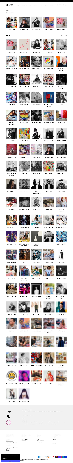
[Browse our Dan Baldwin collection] (61, 22)
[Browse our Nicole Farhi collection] (48, 254)
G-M (63, 35)
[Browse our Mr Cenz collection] (11, 323)
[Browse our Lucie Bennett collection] (24, 44)
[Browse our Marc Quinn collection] (36, 149)
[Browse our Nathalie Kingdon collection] (48, 288)
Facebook (54, 439)
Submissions (24, 440)
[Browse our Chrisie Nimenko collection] (36, 323)
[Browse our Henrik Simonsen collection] (61, 149)
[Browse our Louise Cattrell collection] (36, 61)
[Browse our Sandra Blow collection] (61, 44)
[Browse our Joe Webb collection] (11, 202)
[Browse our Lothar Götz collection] (36, 97)
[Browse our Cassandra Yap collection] (24, 393)
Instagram (54, 436)
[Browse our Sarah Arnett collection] (11, 220)
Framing (38, 436)
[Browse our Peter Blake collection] (11, 22)
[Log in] (63, 5)
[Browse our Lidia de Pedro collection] (11, 79)
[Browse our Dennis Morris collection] (48, 306)
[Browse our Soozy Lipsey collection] (24, 306)
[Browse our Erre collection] (24, 254)
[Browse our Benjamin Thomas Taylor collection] (24, 375)
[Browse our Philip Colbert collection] (48, 61)
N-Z (66, 35)
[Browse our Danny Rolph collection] (61, 166)
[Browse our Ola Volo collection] (48, 375)
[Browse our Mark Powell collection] (11, 341)
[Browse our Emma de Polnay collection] (24, 79)
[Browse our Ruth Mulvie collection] (48, 22)
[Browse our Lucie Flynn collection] (11, 97)
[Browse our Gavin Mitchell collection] (36, 306)
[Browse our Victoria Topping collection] (36, 375)
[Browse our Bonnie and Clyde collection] (11, 61)
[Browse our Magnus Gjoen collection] (61, 271)
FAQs (38, 439)
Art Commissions (25, 439)
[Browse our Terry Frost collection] (24, 97)
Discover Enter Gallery (25, 438)
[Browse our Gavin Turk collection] (61, 184)
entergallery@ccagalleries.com (11, 442)
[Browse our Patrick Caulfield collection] (36, 236)
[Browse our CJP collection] (48, 236)
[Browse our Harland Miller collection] (11, 149)
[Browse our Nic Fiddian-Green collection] (61, 79)
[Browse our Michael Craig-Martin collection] (61, 61)
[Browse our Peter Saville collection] (11, 184)
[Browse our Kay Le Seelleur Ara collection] (61, 288)
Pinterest (54, 443)
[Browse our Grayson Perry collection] (24, 149)
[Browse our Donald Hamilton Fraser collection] (48, 97)
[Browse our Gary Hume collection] (61, 115)
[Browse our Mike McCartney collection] (48, 133)
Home (7, 10)
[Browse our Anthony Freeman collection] (24, 271)
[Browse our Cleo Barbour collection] (36, 220)
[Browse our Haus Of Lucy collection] (24, 288)
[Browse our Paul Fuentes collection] (36, 271)
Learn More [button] (5, 458)
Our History (24, 436)
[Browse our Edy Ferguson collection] (48, 79)
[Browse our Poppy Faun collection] (61, 254)
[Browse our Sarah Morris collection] (61, 306)
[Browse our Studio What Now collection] (11, 375)
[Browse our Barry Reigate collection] (48, 166)
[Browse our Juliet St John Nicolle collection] (11, 166)
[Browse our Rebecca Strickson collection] (61, 357)
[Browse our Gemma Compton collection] (61, 236)
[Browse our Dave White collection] (11, 393)
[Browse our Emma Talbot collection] (24, 184)
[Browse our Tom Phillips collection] (36, 166)
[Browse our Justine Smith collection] (24, 357)
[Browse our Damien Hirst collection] (24, 115)
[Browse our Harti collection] (61, 97)
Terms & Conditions (40, 440)
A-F (61, 35)
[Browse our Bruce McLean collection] (36, 22)
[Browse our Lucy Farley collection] (36, 79)
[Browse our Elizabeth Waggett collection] (61, 375)
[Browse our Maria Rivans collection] (36, 341)
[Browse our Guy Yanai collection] (36, 202)
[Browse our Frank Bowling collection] (24, 61)
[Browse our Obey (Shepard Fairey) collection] (48, 323)
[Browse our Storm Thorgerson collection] (36, 184)
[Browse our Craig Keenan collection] (36, 288)
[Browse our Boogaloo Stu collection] (11, 236)
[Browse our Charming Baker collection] (24, 220)
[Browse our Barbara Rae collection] (24, 22)
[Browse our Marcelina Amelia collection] (61, 202)
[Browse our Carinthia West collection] (24, 202)
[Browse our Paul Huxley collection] (11, 133)
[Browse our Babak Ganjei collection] (48, 271)
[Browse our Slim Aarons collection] (48, 202)
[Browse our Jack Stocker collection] (48, 357)
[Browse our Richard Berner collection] (48, 220)
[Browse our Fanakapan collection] (36, 254)
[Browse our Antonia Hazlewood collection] (11, 115)
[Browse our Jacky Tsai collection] (48, 184)
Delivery (38, 438)
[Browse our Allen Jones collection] (24, 133)
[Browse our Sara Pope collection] (61, 323)
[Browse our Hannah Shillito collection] (11, 357)
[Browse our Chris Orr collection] (24, 166)
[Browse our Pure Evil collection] (24, 341)
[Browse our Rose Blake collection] (36, 44)
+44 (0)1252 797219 (9, 440)
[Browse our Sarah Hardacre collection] (11, 288)
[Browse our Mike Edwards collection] (11, 254)
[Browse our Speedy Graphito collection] (36, 357)
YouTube (54, 441)
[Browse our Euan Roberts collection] (61, 341)
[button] (60, 4)
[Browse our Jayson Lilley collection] (11, 306)
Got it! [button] (10, 461)
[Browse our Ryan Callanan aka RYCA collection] (24, 236)
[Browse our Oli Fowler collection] (11, 271)
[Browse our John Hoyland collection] (36, 115)
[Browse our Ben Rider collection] (48, 341)
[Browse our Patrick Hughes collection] (48, 115)
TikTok (54, 438)
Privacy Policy (39, 441)
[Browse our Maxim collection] (36, 133)
